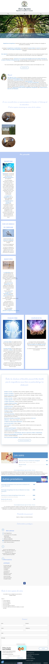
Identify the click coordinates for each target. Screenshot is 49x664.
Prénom (27, 623)
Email (2, 628)
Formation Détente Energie (36, 663)
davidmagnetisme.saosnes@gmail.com (12, 540)
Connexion (46, 662)
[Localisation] (24, 13)
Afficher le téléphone (8, 538)
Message (3, 638)
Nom (2, 623)
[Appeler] (8, 13)
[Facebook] (24, 583)
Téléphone (27, 628)
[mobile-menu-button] (41, 13)
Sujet (2, 633)
